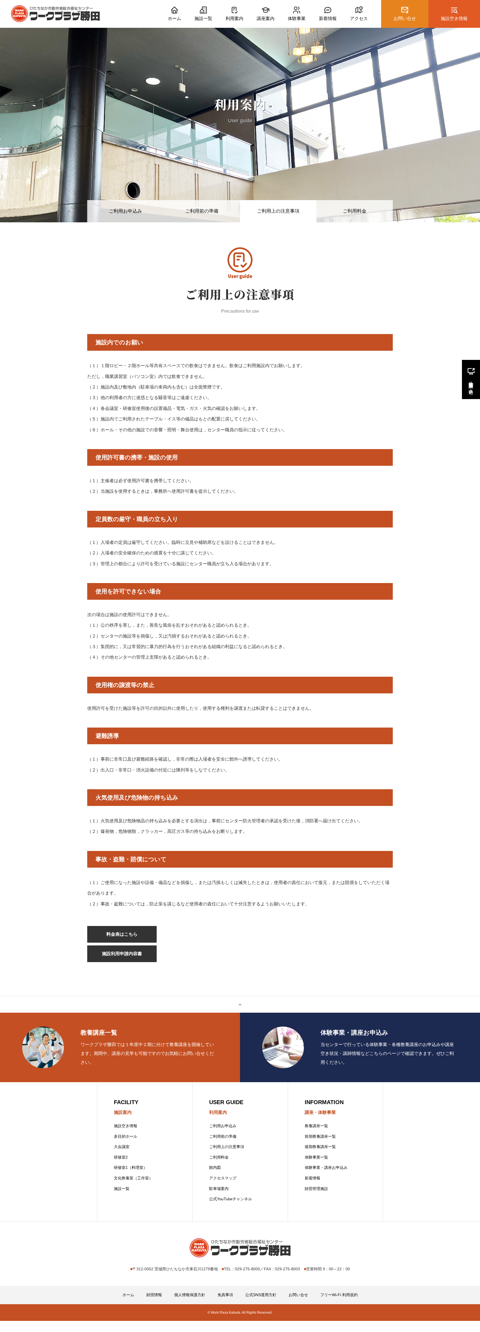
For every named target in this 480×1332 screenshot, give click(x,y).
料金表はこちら (122, 934)
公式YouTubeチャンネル (230, 1199)
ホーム (128, 1295)
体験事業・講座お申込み (326, 1167)
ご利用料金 (354, 211)
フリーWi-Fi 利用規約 (339, 1295)
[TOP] (240, 1004)
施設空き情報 (125, 1126)
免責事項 (225, 1295)
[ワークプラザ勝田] (55, 13)
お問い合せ (298, 1295)
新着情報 (312, 1178)
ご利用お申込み (125, 211)
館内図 (215, 1167)
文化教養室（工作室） (133, 1178)
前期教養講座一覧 (320, 1136)
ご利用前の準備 (201, 211)
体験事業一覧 (316, 1157)
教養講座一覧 (316, 1126)
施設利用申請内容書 (122, 953)
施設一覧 (121, 1188)
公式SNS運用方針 (260, 1295)
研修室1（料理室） (130, 1167)
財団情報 (154, 1295)
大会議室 (121, 1146)
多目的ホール (125, 1136)
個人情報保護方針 (189, 1295)
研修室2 (121, 1157)
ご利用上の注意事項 (226, 1146)
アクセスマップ (222, 1178)
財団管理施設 (316, 1188)
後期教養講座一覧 (320, 1146)
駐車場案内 (219, 1188)
